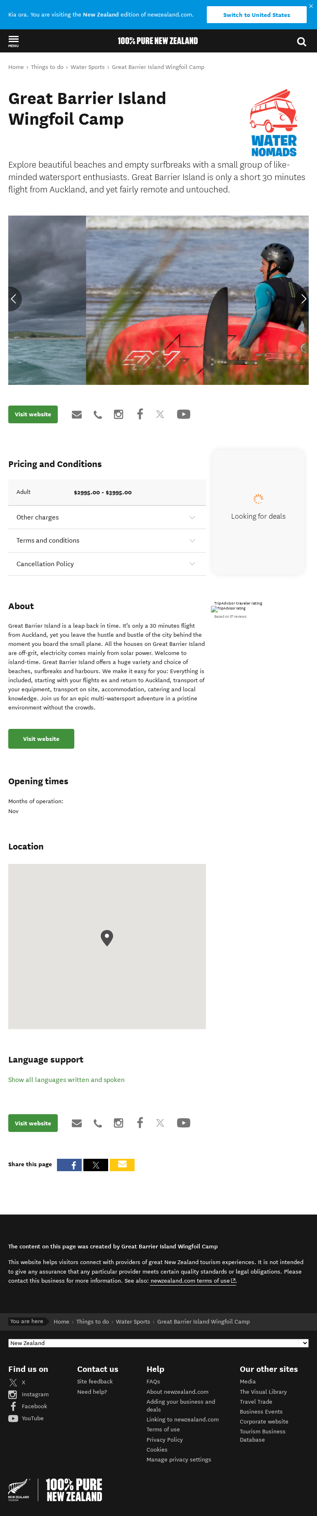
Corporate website (264, 1421)
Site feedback (95, 1381)
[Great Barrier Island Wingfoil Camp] (274, 122)
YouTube (32, 1418)
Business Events (261, 1411)
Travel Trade (256, 1401)
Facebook (33, 1406)
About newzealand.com (177, 1391)
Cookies (157, 1449)
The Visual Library (263, 1391)
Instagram (34, 1394)
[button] (13, 41)
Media (248, 1381)
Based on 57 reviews (230, 616)
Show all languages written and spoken (66, 1080)
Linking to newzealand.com (183, 1419)
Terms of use (163, 1429)
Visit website (33, 414)
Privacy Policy (165, 1439)
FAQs (153, 1381)
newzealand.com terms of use (193, 1280)
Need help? (92, 1391)
